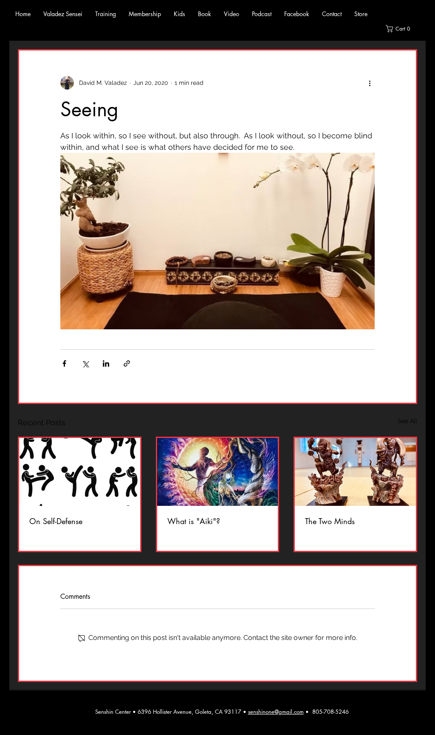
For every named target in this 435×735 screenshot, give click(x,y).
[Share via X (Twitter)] (85, 363)
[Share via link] (127, 363)
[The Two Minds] (355, 472)
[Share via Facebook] (64, 363)
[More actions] (369, 83)
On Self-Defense (55, 521)
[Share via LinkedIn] (106, 363)
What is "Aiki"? (193, 521)
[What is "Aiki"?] (217, 472)
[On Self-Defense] (79, 472)
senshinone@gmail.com (276, 711)
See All (407, 421)
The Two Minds (330, 521)
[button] (105, 14)
